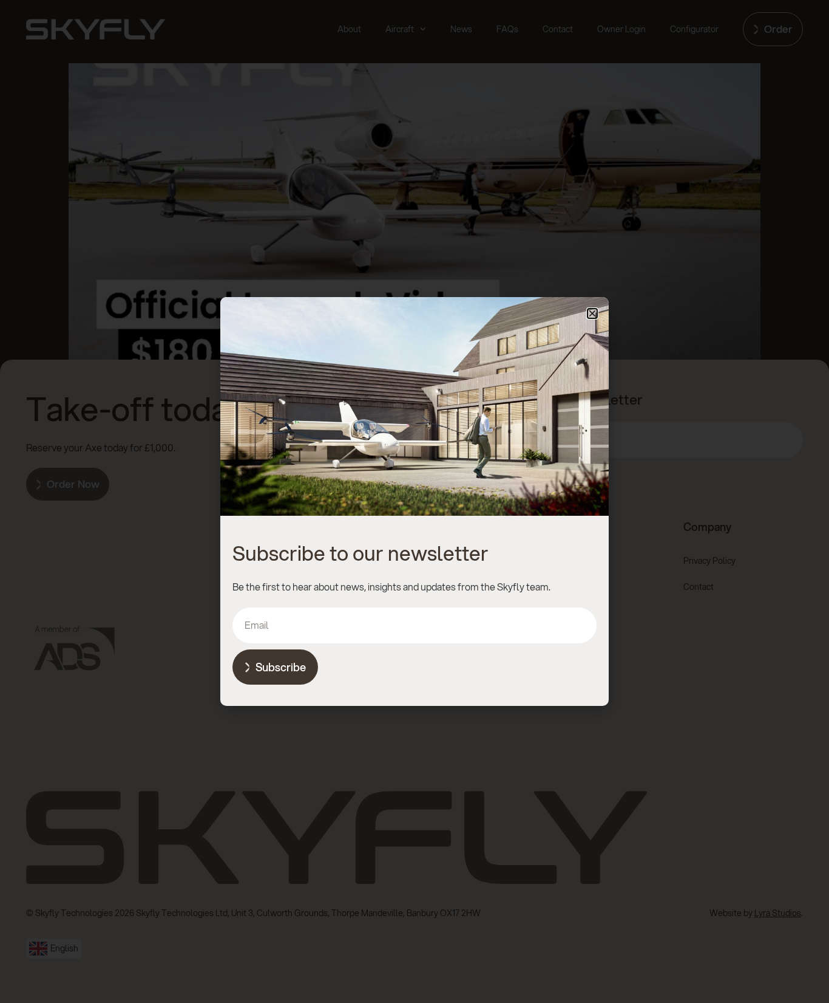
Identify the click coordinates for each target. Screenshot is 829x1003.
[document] (414, 501)
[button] (592, 313)
